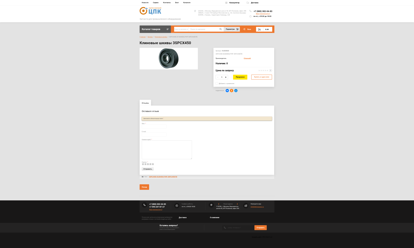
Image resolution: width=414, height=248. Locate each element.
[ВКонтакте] (227, 90)
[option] (169, 58)
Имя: (144, 123)
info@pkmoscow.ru (257, 207)
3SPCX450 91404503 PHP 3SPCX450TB (163, 177)
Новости (145, 3)
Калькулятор (234, 3)
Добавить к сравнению (226, 83)
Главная (143, 37)
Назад (144, 187)
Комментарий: (147, 139)
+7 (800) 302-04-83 (263, 11)
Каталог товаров (151, 29)
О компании (214, 217)
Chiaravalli (247, 58)
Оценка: (145, 162)
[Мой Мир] (236, 90)
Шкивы (150, 37)
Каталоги (186, 3)
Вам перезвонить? (263, 14)
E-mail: (144, 131)
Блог (177, 3)
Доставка (254, 3)
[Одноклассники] (231, 90)
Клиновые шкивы (161, 37)
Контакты (167, 3)
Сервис (156, 3)
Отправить (261, 228)
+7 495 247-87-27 (157, 207)
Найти (220, 29)
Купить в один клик (261, 77)
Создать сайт (256, 237)
